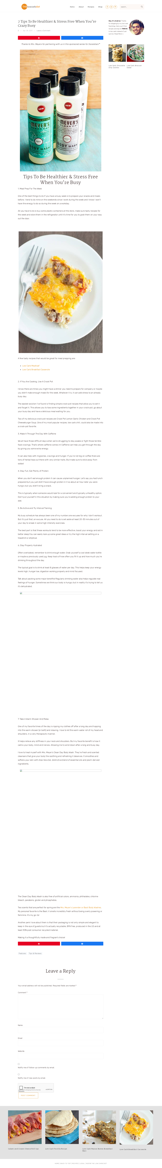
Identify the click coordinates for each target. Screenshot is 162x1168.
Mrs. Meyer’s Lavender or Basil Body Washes (80, 907)
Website (21, 1051)
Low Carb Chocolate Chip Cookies (117, 66)
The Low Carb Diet (30, 6)
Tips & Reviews (35, 953)
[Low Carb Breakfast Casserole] (136, 1128)
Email (20, 1038)
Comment (23, 992)
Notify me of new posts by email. (32, 1078)
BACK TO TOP (65, 1163)
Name (20, 1025)
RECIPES (75, 1163)
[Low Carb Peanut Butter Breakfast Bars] (99, 1127)
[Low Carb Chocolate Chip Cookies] (117, 53)
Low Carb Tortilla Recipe (56, 1149)
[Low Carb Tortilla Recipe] (62, 1127)
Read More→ (118, 34)
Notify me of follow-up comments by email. (36, 1067)
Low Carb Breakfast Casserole (36, 369)
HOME (57, 1163)
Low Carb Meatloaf (30, 366)
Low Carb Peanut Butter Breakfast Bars (98, 1150)
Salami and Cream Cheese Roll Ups (23, 1149)
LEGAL (82, 1163)
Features (22, 953)
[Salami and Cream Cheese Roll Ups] (25, 1127)
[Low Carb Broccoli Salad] (135, 53)
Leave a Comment (43, 30)
